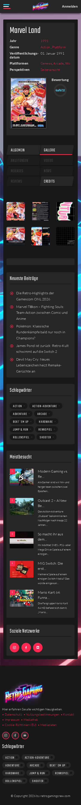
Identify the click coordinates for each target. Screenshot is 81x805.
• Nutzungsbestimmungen (41, 714)
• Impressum (10, 719)
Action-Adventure (44, 406)
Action (46, 47)
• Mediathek (29, 719)
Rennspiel (45, 429)
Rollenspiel (21, 437)
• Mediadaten (47, 725)
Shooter (45, 437)
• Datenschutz (12, 714)
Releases (17, 171)
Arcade (58, 63)
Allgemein (18, 150)
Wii (67, 63)
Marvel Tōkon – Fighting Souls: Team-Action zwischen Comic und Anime (42, 313)
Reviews (16, 181)
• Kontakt (67, 714)
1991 (45, 41)
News (47, 171)
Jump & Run (20, 429)
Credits (49, 181)
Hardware (46, 421)
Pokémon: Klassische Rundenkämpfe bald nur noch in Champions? (40, 332)
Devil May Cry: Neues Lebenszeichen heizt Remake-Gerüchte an (39, 365)
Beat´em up (21, 421)
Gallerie (49, 150)
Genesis (46, 63)
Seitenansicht (50, 70)
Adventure (20, 414)
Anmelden (70, 6)
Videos (48, 161)
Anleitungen (19, 161)
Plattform (59, 47)
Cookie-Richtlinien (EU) (21, 725)
